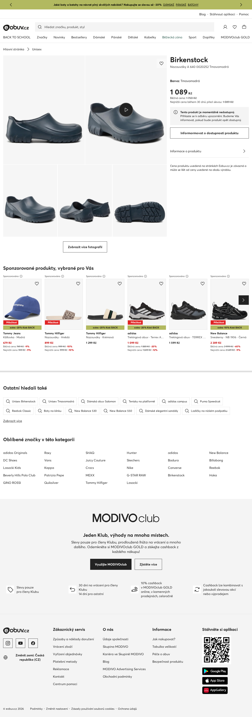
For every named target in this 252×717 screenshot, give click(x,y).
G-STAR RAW (136, 475)
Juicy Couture (96, 460)
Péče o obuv (161, 654)
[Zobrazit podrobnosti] (244, 151)
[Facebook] (33, 643)
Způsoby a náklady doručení (73, 639)
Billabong (216, 460)
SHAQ (90, 453)
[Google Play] (215, 671)
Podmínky (36, 709)
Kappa (49, 468)
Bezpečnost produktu (167, 661)
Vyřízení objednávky (67, 654)
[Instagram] (8, 643)
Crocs (90, 468)
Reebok (214, 468)
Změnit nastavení (57, 709)
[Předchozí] (11, 4)
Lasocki (132, 483)
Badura (173, 460)
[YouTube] (20, 643)
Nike (130, 468)
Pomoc (244, 14)
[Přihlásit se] (225, 27)
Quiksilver (51, 483)
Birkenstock (189, 59)
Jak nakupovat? (163, 639)
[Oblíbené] (234, 27)
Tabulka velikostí (164, 647)
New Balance (218, 453)
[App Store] (215, 681)
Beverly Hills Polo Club (19, 475)
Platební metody (65, 661)
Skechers (133, 460)
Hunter (132, 453)
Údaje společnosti (115, 639)
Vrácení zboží (62, 647)
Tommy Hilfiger (96, 483)
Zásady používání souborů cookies (92, 709)
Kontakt (58, 676)
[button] (44, 109)
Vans (47, 460)
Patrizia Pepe (54, 475)
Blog (202, 14)
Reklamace (61, 669)
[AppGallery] (215, 690)
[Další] (241, 4)
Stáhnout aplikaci (222, 14)
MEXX (90, 475)
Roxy (47, 453)
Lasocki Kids (12, 468)
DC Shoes (10, 460)
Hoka (213, 475)
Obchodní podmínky (117, 676)
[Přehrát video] (126, 109)
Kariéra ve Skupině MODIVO (123, 654)
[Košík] (244, 27)
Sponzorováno (11, 276)
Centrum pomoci (65, 684)
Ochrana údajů (127, 709)
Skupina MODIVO (115, 647)
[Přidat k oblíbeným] (162, 63)
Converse (175, 468)
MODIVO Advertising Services (124, 669)
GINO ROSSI (12, 483)
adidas (173, 453)
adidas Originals (15, 453)
